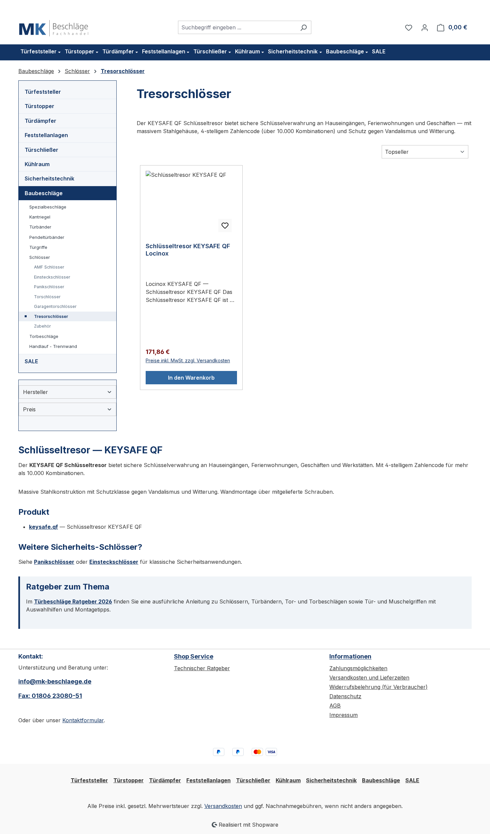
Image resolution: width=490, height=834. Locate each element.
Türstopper (39, 106)
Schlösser (39, 257)
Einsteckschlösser (52, 277)
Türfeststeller (43, 91)
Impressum (343, 715)
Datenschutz (345, 696)
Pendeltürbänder (46, 237)
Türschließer (41, 149)
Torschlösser (47, 296)
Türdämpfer (40, 120)
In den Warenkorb (191, 377)
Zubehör (42, 326)
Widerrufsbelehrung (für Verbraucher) (378, 687)
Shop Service (193, 656)
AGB (335, 705)
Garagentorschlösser (55, 306)
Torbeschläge (43, 336)
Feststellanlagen (46, 135)
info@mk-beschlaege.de (54, 681)
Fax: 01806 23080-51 (50, 695)
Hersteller (35, 392)
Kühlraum (37, 164)
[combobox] (237, 27)
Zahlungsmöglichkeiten (358, 668)
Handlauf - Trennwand (53, 346)
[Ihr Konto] (425, 27)
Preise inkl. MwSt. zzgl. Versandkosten (188, 360)
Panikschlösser (49, 286)
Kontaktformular (83, 720)
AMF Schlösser (49, 267)
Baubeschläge (44, 193)
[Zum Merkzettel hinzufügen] (225, 225)
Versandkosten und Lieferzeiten (369, 677)
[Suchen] (303, 27)
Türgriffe (38, 247)
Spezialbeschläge (47, 207)
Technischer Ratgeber (202, 668)
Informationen (350, 656)
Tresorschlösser (51, 316)
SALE (31, 361)
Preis (29, 409)
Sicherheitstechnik (49, 178)
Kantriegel (39, 217)
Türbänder (40, 227)
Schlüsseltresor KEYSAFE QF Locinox (188, 250)
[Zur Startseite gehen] (53, 26)
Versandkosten (223, 806)
